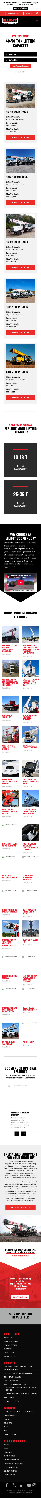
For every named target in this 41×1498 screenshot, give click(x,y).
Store (6, 1444)
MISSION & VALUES (11, 1341)
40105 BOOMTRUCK (17, 242)
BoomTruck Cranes (12, 1377)
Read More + (9, 567)
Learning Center (11, 1467)
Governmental (10, 1415)
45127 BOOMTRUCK (17, 177)
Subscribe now (20, 1256)
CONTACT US (9, 1353)
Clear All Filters (20, 72)
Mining (6, 1419)
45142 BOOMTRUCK (17, 307)
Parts (6, 1448)
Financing (8, 1452)
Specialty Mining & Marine (15, 1384)
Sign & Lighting (10, 1434)
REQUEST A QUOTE (20, 137)
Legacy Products (11, 1401)
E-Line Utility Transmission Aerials (19, 1373)
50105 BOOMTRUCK (17, 372)
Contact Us (28, 13)
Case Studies (9, 1456)
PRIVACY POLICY (10, 1356)
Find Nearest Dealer (13, 13)
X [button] (39, 2)
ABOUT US (8, 1337)
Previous (18, 1134)
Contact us (20, 1297)
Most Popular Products (20, 66)
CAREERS (7, 1349)
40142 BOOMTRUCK (17, 112)
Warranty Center (11, 1460)
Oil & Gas (8, 1423)
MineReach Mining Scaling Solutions (21, 1394)
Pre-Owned (9, 1397)
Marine (7, 1427)
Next (22, 1134)
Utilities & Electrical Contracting (19, 1412)
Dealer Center (10, 1471)
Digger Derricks (11, 1381)
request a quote (20, 1207)
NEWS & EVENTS (10, 1345)
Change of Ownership (13, 1463)
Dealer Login (9, 1475)
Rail (5, 1430)
